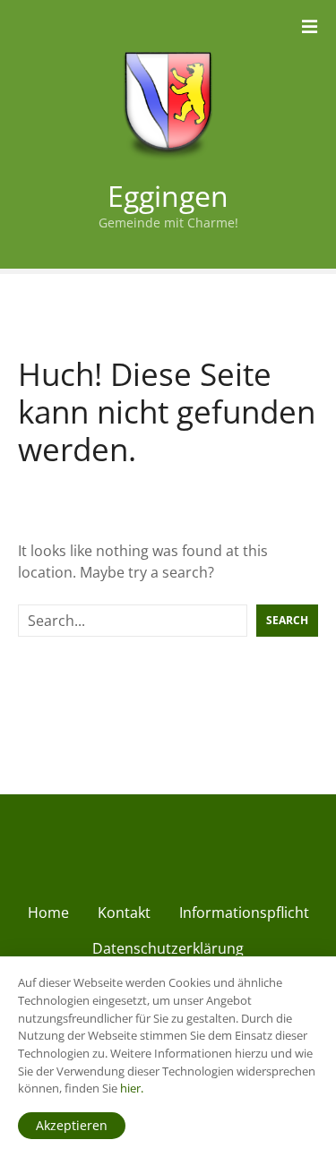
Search (287, 620)
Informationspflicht (244, 912)
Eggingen (168, 195)
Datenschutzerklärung (168, 948)
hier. (131, 1088)
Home (48, 912)
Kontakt (124, 912)
